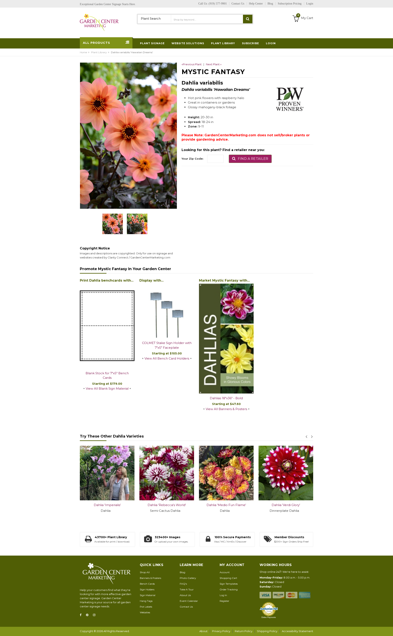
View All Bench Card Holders (167, 358)
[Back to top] (388, 628)
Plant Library (99, 52)
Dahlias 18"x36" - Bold (226, 398)
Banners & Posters (150, 578)
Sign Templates (229, 583)
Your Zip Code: (192, 158)
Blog (182, 572)
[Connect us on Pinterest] (88, 615)
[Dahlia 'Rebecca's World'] (117, 473)
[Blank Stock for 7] (107, 326)
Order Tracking (229, 589)
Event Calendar (189, 600)
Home (83, 52)
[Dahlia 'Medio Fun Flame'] (177, 473)
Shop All (145, 572)
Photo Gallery (188, 578)
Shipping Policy (267, 631)
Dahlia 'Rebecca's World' (118, 505)
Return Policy (243, 631)
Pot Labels (146, 606)
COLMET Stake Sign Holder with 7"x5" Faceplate (167, 345)
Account (225, 572)
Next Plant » (213, 64)
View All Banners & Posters (226, 409)
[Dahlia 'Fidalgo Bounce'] (296, 473)
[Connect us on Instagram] (95, 615)
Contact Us (186, 606)
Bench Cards (147, 583)
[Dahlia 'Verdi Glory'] (237, 473)
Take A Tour (187, 589)
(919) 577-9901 (218, 3)
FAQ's (183, 583)
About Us (185, 595)
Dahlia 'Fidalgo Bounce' (296, 505)
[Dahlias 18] (226, 338)
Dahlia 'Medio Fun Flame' (177, 505)
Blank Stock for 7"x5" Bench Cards (107, 375)
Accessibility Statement (297, 631)
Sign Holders (147, 589)
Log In (223, 595)
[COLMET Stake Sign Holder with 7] (166, 311)
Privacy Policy (221, 631)
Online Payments (268, 617)
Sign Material (147, 595)
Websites (145, 612)
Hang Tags (146, 600)
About (203, 631)
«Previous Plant (192, 64)
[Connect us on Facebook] (82, 615)
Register (224, 600)
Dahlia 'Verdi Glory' (237, 505)
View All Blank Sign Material (107, 388)
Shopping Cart (228, 578)
